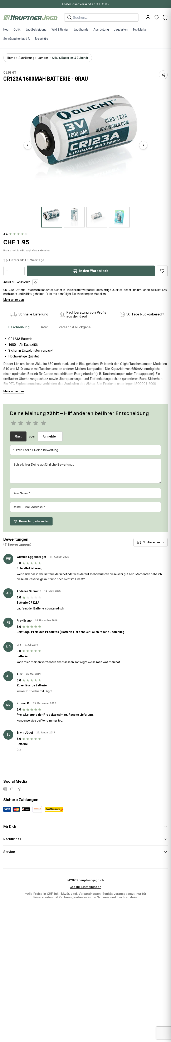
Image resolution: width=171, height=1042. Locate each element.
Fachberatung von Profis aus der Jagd (86, 314)
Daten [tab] (44, 327)
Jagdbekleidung (36, 29)
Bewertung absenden (34, 521)
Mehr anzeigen (13, 299)
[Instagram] (5, 789)
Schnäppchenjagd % (16, 38)
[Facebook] (19, 789)
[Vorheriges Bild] (28, 145)
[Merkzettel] (156, 17)
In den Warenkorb (93, 271)
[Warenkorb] (165, 17)
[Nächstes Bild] (143, 145)
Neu (6, 29)
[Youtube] (12, 789)
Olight (10, 72)
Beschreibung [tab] (19, 327)
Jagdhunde (80, 29)
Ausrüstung (101, 29)
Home (11, 57)
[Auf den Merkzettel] (162, 271)
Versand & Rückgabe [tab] (75, 327)
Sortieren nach (153, 542)
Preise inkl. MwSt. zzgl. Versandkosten (26, 250)
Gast (18, 436)
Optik (17, 29)
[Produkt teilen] (163, 74)
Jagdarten (121, 29)
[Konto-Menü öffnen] (148, 17)
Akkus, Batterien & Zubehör (70, 57)
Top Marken (140, 29)
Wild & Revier (60, 29)
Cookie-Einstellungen (85, 887)
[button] (85, 145)
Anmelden (50, 436)
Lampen (43, 57)
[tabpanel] (85, 363)
